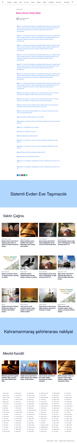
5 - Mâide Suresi (5, 401)
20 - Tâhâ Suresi (17, 393)
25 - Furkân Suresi (18, 403)
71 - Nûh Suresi (42, 420)
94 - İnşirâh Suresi (55, 429)
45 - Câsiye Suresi (30, 405)
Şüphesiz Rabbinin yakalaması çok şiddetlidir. (33, 117)
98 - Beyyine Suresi (68, 397)
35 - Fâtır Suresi (17, 425)
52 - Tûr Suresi (30, 420)
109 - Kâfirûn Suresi (68, 420)
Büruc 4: (19, 54)
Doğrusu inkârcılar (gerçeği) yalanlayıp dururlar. (33, 152)
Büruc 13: (19, 121)
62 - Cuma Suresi (42, 401)
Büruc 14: (19, 127)
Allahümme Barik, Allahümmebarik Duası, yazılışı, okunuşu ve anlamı (28, 275)
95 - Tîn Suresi (55, 431)
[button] (9, 2)
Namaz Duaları (23, 271)
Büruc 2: (19, 35)
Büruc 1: (19, 26)
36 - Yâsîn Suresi (17, 427)
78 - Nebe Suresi (55, 395)
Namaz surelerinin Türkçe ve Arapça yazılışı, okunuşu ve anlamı (10, 275)
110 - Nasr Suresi (67, 422)
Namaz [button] (32, 2)
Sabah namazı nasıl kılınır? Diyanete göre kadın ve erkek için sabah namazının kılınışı (10, 243)
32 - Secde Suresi (17, 418)
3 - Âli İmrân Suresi (6, 397)
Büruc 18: (19, 146)
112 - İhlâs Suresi (67, 427)
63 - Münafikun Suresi (43, 403)
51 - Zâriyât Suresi (30, 418)
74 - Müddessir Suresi (43, 427)
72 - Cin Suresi (42, 422)
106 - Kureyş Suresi (68, 414)
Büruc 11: (19, 111)
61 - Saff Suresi (42, 399)
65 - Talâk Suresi (42, 408)
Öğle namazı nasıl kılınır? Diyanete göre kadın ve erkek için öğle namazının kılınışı (66, 276)
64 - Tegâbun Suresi (43, 405)
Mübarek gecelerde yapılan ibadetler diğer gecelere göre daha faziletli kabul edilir (10, 378)
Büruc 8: (19, 92)
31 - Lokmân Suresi (18, 416)
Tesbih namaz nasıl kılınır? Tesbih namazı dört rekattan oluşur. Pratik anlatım (29, 377)
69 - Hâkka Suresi (42, 416)
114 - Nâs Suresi (67, 431)
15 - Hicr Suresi (5, 422)
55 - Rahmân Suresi (31, 427)
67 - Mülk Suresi (42, 412)
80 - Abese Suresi (55, 399)
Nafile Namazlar (43, 239)
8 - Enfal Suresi (5, 408)
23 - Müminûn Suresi (18, 399)
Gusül (20, 2)
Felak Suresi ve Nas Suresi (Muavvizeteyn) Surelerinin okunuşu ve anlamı (47, 308)
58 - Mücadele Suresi (43, 393)
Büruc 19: (19, 152)
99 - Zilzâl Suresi (67, 399)
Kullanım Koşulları (50, 440)
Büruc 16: (19, 135)
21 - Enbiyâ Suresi (18, 395)
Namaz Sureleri (5, 271)
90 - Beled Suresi (55, 420)
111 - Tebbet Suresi (68, 425)
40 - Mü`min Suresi (30, 395)
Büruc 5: (19, 64)
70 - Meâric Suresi (43, 418)
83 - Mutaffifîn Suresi (56, 405)
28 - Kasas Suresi (17, 410)
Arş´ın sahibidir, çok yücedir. (29, 131)
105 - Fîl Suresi (67, 412)
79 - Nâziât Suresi (55, 397)
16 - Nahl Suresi (5, 425)
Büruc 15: (19, 131)
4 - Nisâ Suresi (5, 399)
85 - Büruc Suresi (55, 410)
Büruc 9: (19, 98)
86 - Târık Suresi (55, 412)
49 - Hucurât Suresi (31, 414)
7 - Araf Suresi (4, 405)
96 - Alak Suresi (67, 393)
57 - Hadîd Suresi (30, 431)
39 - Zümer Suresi (30, 393)
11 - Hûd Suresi (5, 414)
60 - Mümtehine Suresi (43, 397)
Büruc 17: (19, 140)
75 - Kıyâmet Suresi (43, 429)
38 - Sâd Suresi (17, 431)
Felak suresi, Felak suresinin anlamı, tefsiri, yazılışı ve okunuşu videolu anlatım (66, 309)
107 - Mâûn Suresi (68, 416)
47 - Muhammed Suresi (31, 410)
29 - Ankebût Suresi (18, 412)
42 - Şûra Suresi (30, 399)
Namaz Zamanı (71, 440)
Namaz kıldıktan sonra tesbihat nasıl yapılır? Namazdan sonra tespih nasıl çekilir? (27, 243)
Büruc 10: (19, 105)
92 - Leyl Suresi (55, 425)
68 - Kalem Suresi (42, 414)
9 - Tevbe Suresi (5, 410)
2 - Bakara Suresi (5, 395)
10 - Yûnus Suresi (5, 412)
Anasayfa (9, 2)
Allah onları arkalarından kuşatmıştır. (31, 156)
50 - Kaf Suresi (30, 416)
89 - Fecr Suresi (55, 418)
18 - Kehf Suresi (5, 429)
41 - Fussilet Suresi (31, 397)
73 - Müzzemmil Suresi (43, 425)
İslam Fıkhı (58, 2)
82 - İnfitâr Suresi (55, 403)
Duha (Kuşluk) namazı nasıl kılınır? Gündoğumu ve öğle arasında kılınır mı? (66, 242)
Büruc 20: (19, 156)
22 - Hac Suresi (17, 397)
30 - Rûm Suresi (17, 414)
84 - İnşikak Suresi (55, 408)
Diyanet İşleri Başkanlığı (24, 18)
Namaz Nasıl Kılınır (6, 239)
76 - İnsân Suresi (42, 431)
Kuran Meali (51, 2)
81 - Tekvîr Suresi (55, 401)
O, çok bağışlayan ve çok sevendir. (30, 127)
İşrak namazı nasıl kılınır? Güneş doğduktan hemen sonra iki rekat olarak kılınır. (47, 242)
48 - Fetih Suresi (30, 412)
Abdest (15, 2)
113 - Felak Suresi (68, 429)
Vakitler (44, 2)
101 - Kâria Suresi (67, 403)
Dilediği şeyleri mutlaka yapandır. (30, 135)
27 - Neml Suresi (17, 408)
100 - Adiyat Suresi (68, 401)
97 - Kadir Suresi (67, 395)
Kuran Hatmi (66, 2)
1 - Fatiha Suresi (5, 393)
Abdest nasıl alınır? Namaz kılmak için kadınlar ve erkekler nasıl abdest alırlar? (10, 309)
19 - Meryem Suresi (6, 431)
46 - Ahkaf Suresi (30, 408)
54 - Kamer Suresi (30, 425)
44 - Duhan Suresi (30, 403)
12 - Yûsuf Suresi (5, 416)
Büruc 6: (19, 73)
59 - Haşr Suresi (42, 395)
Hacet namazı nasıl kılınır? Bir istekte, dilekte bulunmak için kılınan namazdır (47, 378)
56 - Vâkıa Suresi (30, 429)
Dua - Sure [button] (26, 2)
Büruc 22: (19, 166)
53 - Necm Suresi (30, 422)
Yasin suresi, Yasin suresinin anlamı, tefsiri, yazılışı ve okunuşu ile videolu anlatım (27, 309)
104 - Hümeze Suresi (68, 410)
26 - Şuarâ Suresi (17, 405)
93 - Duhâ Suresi (55, 427)
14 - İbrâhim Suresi (6, 420)
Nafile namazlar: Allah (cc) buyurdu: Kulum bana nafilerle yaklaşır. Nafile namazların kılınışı (66, 378)
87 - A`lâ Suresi (55, 414)
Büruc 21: (19, 160)
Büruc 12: (19, 117)
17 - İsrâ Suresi (5, 427)
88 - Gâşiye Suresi (55, 416)
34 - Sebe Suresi (17, 422)
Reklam (56, 440)
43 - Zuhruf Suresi (30, 401)
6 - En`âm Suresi (5, 403)
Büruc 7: (19, 83)
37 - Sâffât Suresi (17, 429)
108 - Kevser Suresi (68, 418)
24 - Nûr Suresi (17, 401)
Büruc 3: (19, 45)
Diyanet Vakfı (19, 9)
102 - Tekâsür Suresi (68, 405)
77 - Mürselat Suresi (56, 393)
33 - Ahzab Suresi (17, 420)
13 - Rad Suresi (5, 418)
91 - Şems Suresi (55, 422)
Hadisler (39, 2)
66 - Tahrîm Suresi (43, 410)
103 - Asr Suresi (67, 408)
